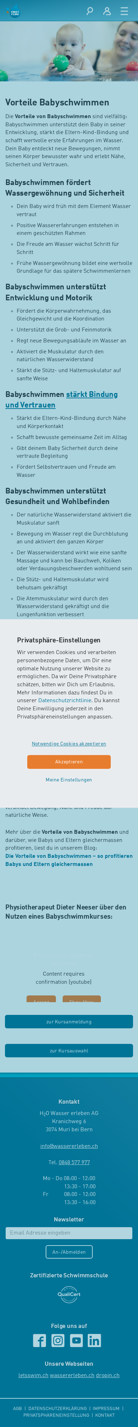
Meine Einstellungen (69, 780)
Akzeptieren (69, 762)
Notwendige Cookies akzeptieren (69, 744)
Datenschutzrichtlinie (64, 701)
